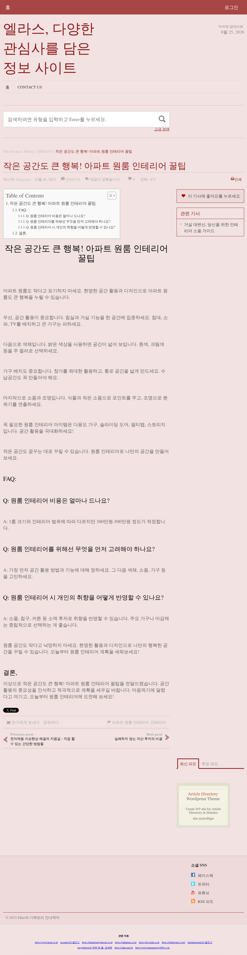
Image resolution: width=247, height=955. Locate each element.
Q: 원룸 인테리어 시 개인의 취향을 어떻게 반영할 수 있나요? (70, 227)
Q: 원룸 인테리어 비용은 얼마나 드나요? (55, 215)
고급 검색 (162, 129)
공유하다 (51, 722)
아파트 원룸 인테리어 (130, 722)
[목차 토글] (109, 195)
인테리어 (44, 151)
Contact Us (30, 86)
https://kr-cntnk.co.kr (149, 942)
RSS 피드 (205, 901)
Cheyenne (23, 179)
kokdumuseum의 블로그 (200, 942)
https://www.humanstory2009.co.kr (152, 947)
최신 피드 (188, 763)
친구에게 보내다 (26, 722)
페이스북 (205, 875)
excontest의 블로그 (70, 942)
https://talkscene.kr (124, 947)
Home (28, 151)
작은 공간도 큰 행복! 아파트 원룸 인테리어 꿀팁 (53, 203)
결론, (23, 233)
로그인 (231, 7)
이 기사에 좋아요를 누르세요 (214, 196)
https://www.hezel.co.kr (46, 942)
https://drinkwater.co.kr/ (173, 942)
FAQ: (23, 209)
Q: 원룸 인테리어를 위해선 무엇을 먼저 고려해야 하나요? (68, 221)
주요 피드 (210, 763)
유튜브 (203, 892)
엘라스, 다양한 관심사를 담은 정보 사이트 (48, 47)
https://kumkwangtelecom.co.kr (97, 942)
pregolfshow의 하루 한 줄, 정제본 (94, 947)
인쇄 (238, 179)
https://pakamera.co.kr (126, 942)
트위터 (203, 884)
